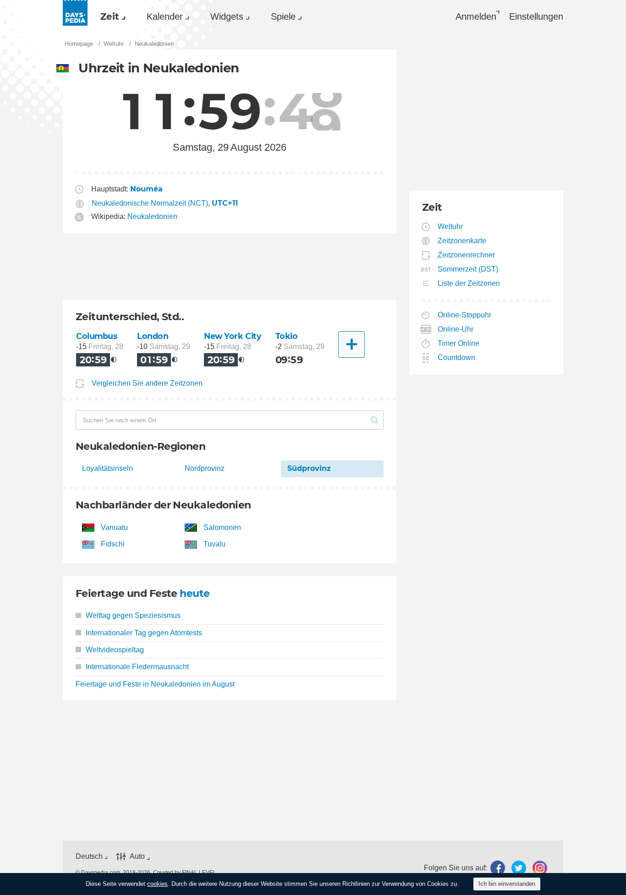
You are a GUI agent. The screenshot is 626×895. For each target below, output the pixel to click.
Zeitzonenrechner (466, 255)
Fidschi (113, 544)
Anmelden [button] (476, 16)
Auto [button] (137, 857)
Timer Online (458, 343)
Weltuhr (450, 226)
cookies (157, 883)
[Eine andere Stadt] (351, 344)
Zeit (109, 16)
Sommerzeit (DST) (468, 269)
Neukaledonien (152, 216)
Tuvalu (214, 544)
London (152, 336)
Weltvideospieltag (115, 650)
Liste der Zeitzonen (469, 283)
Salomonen (222, 527)
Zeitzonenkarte (462, 241)
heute (194, 593)
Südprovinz (309, 468)
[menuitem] (111, 16)
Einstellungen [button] (536, 16)
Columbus (96, 336)
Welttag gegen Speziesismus (133, 615)
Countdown (456, 357)
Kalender (165, 16)
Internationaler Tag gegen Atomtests (144, 633)
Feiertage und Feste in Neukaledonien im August (155, 684)
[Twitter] (518, 867)
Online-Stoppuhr (464, 315)
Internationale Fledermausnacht (137, 667)
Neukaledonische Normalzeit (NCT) (150, 203)
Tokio (286, 336)
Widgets (226, 16)
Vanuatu (114, 527)
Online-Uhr (455, 329)
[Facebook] (497, 867)
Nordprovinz (205, 468)
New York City (233, 336)
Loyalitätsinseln (107, 468)
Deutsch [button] (89, 856)
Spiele (283, 16)
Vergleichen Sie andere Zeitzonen (147, 383)
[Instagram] (540, 867)
